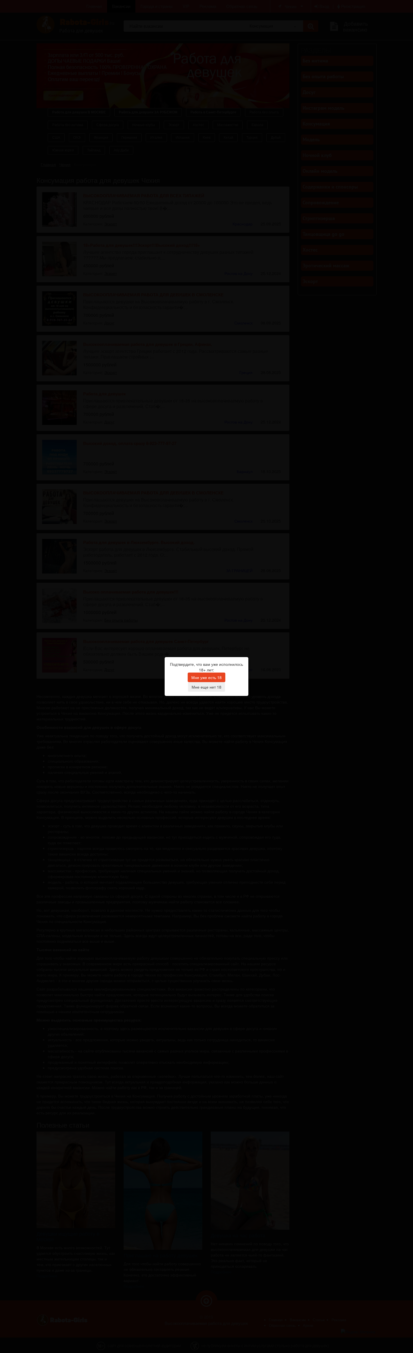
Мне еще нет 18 (206, 687)
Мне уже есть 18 (206, 677)
